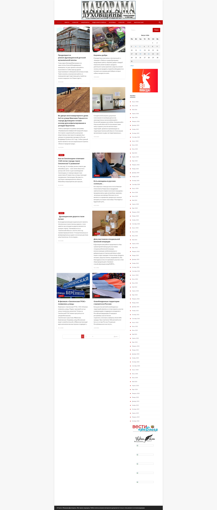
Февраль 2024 (136, 212)
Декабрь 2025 (135, 125)
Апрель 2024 (135, 204)
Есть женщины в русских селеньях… (105, 182)
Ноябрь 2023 (135, 220)
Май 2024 (134, 200)
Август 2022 (135, 275)
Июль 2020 (135, 373)
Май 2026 (134, 109)
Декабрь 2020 (135, 354)
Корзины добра (100, 55)
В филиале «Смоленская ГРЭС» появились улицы (72, 302)
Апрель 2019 (135, 413)
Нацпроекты (85, 22)
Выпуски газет (139, 22)
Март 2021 (135, 342)
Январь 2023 (135, 255)
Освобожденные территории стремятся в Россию (106, 302)
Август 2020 (135, 369)
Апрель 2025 (135, 157)
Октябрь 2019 (135, 409)
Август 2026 (135, 101)
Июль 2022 (135, 279)
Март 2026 (135, 117)
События (75, 22)
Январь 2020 (135, 397)
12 (140, 50)
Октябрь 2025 (135, 133)
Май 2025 (134, 153)
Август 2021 (135, 322)
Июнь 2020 (135, 377)
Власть (67, 22)
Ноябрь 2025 (135, 129)
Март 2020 (135, 389)
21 (149, 54)
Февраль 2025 (136, 164)
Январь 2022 (135, 302)
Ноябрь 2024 (135, 176)
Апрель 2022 (135, 291)
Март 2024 (135, 208)
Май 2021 (134, 334)
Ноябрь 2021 (135, 310)
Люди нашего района (99, 22)
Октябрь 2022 (135, 267)
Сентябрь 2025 (136, 137)
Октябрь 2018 (135, 421)
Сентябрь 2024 (136, 184)
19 (140, 54)
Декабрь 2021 (135, 306)
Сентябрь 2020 (136, 366)
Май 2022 (134, 287)
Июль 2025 (135, 145)
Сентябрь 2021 (136, 318)
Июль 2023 (135, 231)
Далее (115, 336)
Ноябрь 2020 (135, 358)
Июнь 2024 (135, 196)
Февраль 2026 (136, 121)
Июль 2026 (135, 105)
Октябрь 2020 (135, 362)
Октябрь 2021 (135, 314)
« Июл (132, 65)
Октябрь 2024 (135, 180)
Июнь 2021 (135, 330)
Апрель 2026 (135, 113)
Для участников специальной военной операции (107, 240)
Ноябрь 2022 (135, 263)
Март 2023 (135, 247)
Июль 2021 (135, 326)
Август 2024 (135, 188)
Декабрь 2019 (135, 401)
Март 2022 (135, 295)
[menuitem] (59, 22)
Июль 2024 (135, 192)
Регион (59, 22)
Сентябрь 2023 (136, 224)
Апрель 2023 (135, 243)
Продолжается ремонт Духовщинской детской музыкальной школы (72, 57)
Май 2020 (134, 381)
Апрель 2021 (135, 338)
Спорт (129, 22)
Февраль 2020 (136, 393)
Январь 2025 (135, 168)
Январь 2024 (135, 216)
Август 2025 (135, 141)
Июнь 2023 (135, 235)
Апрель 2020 (135, 385)
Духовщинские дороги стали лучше (71, 217)
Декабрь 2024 (135, 172)
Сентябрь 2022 (136, 271)
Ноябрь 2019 (135, 405)
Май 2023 (134, 239)
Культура (121, 22)
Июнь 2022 (135, 283)
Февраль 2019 (136, 417)
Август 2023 (135, 228)
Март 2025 (135, 161)
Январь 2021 (135, 350)
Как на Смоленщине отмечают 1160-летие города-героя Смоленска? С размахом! (71, 160)
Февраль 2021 (136, 346)
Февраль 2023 (136, 251)
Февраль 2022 (136, 299)
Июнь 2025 (135, 149)
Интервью (112, 22)
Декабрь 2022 (135, 259)
